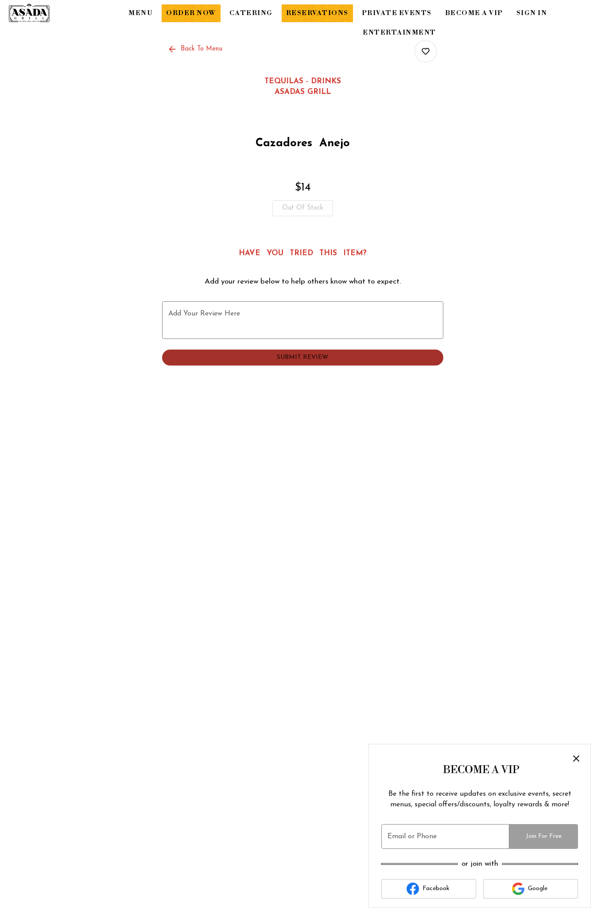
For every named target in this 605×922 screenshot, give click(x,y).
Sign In (531, 13)
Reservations (317, 13)
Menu (140, 13)
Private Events (397, 13)
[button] (196, 49)
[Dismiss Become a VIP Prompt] (576, 758)
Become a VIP (474, 13)
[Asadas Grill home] (47, 13)
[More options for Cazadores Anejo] (425, 51)
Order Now (191, 13)
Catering (251, 13)
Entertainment (399, 32)
